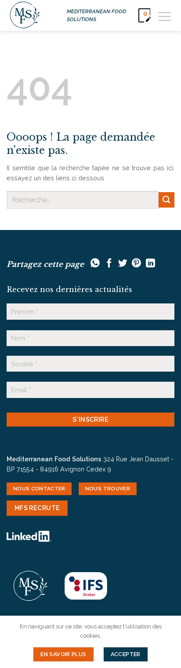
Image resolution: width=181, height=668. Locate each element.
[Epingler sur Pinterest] (136, 264)
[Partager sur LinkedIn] (150, 264)
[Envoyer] (166, 200)
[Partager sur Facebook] (109, 264)
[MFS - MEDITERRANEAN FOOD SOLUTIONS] (25, 15)
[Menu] (164, 15)
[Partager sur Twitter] (122, 264)
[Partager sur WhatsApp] (95, 264)
